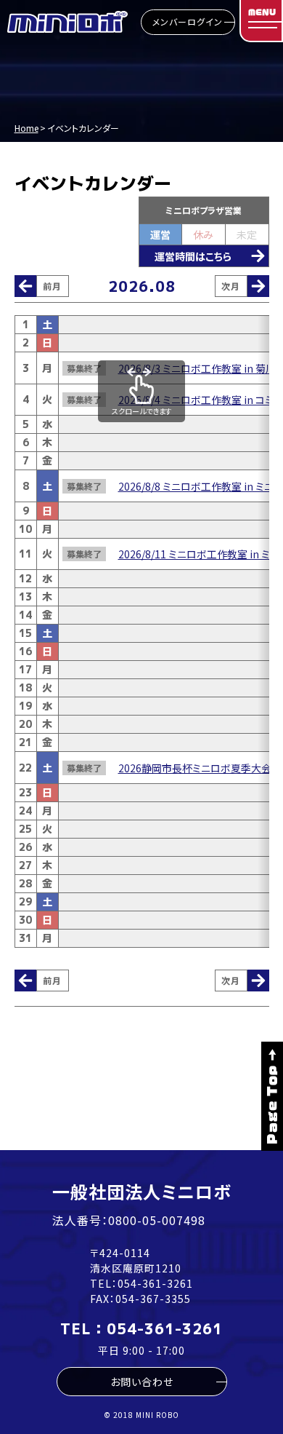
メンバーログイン (187, 21)
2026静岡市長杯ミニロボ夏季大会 (194, 768)
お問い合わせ (141, 1381)
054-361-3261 (155, 1283)
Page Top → (272, 1096)
